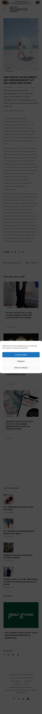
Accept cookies (21, 355)
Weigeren (21, 361)
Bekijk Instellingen (21, 368)
